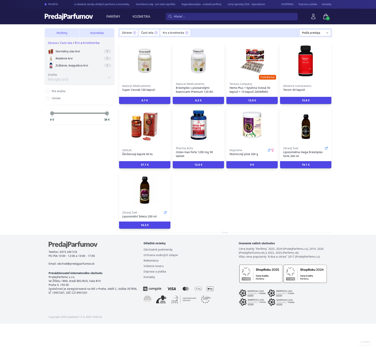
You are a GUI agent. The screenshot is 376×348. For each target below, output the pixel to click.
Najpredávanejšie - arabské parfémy (199, 4)
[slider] (52, 113)
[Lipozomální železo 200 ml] (144, 189)
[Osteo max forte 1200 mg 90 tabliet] (198, 125)
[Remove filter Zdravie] (134, 32)
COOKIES (366, 342)
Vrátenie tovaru (154, 266)
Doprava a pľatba (307, 4)
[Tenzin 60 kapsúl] (305, 60)
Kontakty (326, 4)
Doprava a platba (155, 271)
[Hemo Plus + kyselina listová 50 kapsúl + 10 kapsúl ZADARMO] (252, 60)
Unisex (56, 98)
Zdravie (53, 43)
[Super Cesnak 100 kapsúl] (144, 60)
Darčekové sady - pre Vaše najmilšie (153, 4)
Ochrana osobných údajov (161, 255)
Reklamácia (151, 260)
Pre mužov (58, 91)
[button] (144, 100)
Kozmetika (141, 16)
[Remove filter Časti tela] (156, 32)
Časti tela (66, 43)
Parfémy (113, 16)
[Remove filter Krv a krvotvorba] (186, 32)
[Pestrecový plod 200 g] (252, 125)
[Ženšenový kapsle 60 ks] (144, 125)
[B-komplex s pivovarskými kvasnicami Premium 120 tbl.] (198, 60)
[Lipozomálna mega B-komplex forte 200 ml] (305, 125)
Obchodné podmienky (158, 249)
